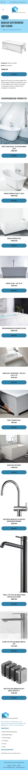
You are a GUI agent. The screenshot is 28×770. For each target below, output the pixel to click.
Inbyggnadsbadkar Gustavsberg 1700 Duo (14, 328)
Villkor (19, 765)
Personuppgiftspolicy (9, 767)
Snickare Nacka (6, 738)
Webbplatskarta (20, 767)
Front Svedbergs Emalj (14, 420)
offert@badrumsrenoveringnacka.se (19, 2)
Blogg (9, 765)
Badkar (15, 63)
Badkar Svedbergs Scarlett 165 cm (14, 193)
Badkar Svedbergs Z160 (14, 238)
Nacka (4, 2)
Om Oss (4, 743)
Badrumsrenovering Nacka (9, 732)
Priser (5, 17)
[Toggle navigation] (3, 9)
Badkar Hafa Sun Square (14, 465)
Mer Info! (14, 74)
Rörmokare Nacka (7, 734)
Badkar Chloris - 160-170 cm (14, 283)
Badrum (10, 63)
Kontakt (14, 765)
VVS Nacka (5, 741)
